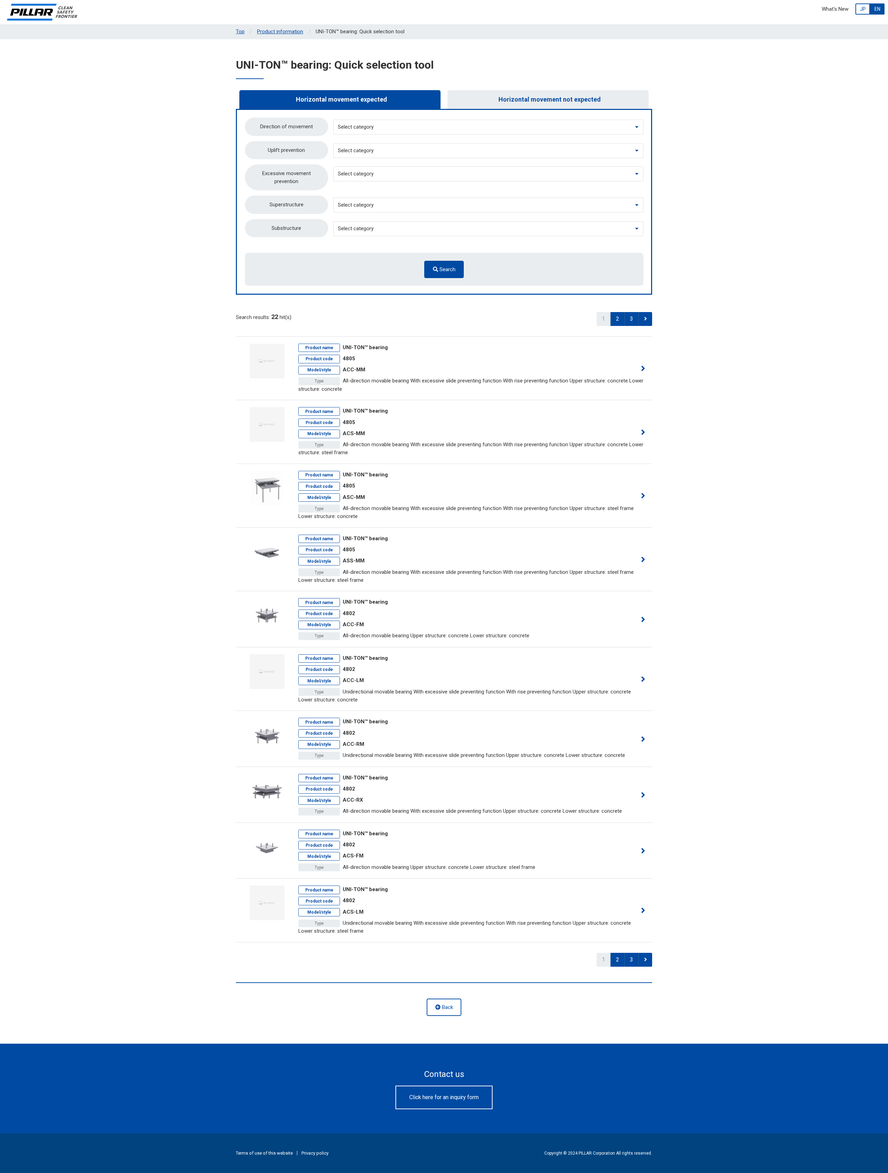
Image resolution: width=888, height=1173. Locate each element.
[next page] (645, 319)
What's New (835, 9)
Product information (280, 31)
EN (877, 9)
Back (447, 1007)
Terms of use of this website (264, 1153)
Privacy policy (314, 1153)
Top (240, 31)
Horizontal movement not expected (549, 99)
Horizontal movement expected (341, 99)
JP (863, 9)
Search (446, 269)
